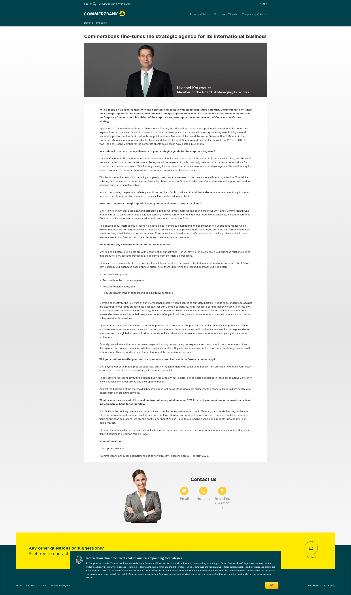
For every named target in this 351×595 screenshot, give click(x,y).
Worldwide (124, 3)
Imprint (42, 585)
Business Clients (225, 14)
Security (30, 585)
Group (102, 3)
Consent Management (61, 585)
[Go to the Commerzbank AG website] (104, 13)
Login (263, 3)
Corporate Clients (254, 14)
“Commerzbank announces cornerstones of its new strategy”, (134, 455)
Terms (19, 585)
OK (272, 585)
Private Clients (199, 14)
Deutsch (110, 3)
